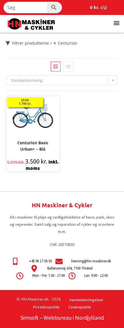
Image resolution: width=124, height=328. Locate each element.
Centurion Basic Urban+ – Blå (32, 146)
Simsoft (29, 317)
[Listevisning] (68, 66)
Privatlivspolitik (46, 307)
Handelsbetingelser (86, 299)
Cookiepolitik (79, 307)
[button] (116, 22)
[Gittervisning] (56, 66)
